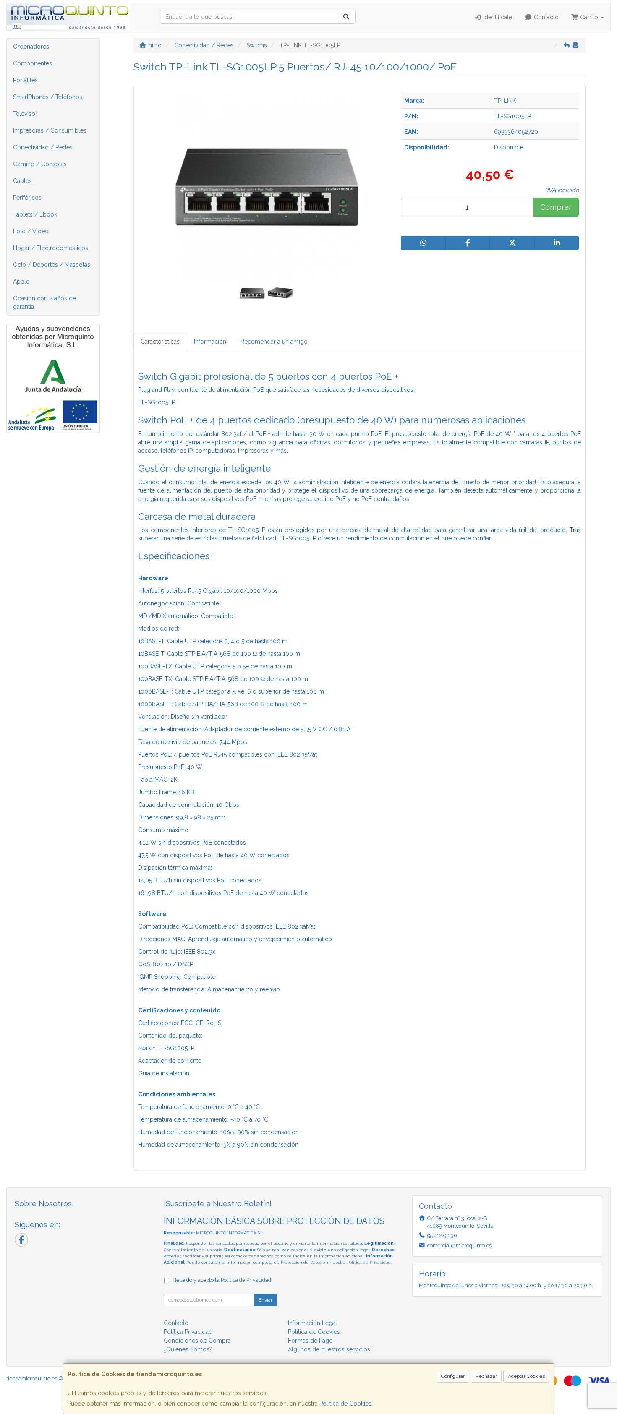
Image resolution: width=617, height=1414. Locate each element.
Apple (21, 281)
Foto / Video (31, 231)
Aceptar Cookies (526, 1376)
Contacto (545, 17)
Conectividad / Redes (43, 147)
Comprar (556, 207)
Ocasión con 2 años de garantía (44, 302)
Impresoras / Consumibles (49, 130)
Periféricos (27, 197)
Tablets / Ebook (35, 214)
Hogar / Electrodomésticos (50, 248)
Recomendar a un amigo (274, 341)
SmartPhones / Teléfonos (47, 97)
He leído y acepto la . (222, 1280)
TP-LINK (505, 100)
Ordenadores (31, 46)
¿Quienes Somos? (188, 1349)
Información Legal (312, 1323)
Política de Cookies (345, 1403)
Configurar (453, 1376)
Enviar (265, 1300)
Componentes (32, 63)
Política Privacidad (188, 1331)
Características (160, 341)
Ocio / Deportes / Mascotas (51, 264)
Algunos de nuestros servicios (329, 1349)
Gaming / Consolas (40, 164)
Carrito (589, 17)
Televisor (25, 113)
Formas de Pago (310, 1340)
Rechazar (486, 1376)
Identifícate (496, 17)
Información (210, 341)
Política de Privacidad (369, 1262)
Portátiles (25, 80)
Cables (22, 180)
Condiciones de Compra (197, 1340)
